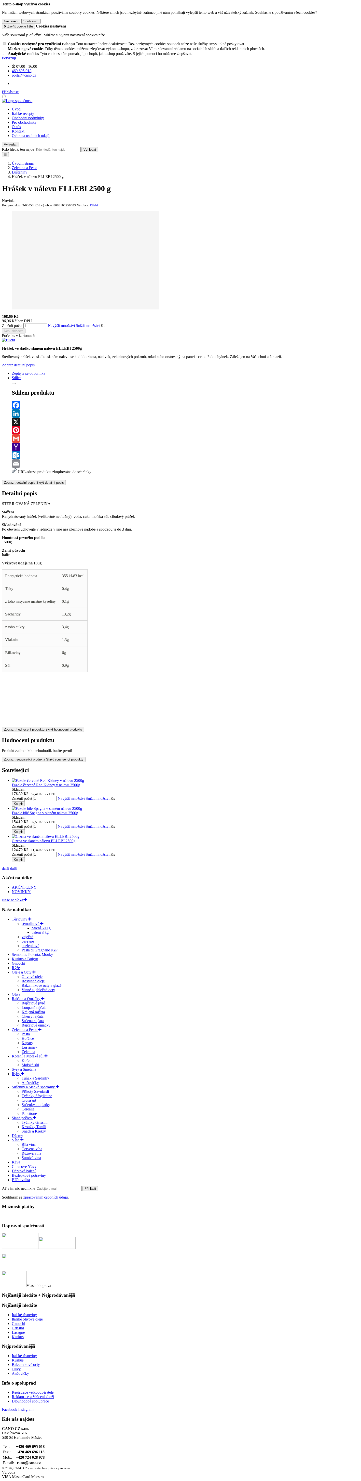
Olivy (16, 994)
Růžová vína (31, 1153)
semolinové (31, 923)
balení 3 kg (40, 932)
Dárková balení (24, 1171)
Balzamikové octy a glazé (41, 985)
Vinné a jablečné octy (38, 990)
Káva (16, 1162)
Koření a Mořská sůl (28, 1056)
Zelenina (28, 1052)
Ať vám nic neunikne (19, 1188)
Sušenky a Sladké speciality (34, 1087)
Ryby (16, 1074)
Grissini (18, 1328)
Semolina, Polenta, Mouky (32, 954)
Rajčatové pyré (33, 1003)
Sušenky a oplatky (36, 1105)
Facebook (9, 1409)
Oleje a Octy (22, 972)
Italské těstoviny (24, 1315)
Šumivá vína (31, 1158)
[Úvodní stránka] (17, 101)
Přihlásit (90, 1188)
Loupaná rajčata (34, 1007)
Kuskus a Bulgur (25, 959)
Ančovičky (30, 1083)
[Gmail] (185, 438)
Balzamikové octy (26, 1364)
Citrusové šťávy (24, 1166)
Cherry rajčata (32, 1016)
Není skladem (14, 331)
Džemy (17, 1136)
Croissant (29, 1100)
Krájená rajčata (33, 1012)
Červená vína (32, 1149)
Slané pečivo (22, 1118)
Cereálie (28, 1109)
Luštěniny (29, 1047)
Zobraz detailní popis (18, 365)
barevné (28, 941)
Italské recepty (23, 113)
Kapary (27, 1043)
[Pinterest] (185, 430)
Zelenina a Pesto (25, 1029)
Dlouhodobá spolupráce (30, 1401)
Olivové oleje (32, 976)
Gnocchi (18, 963)
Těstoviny (20, 919)
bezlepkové (30, 946)
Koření (27, 1060)
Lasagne (18, 1332)
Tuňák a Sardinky (35, 1078)
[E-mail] (185, 463)
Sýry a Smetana (24, 1069)
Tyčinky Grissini (34, 1122)
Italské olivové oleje (27, 1319)
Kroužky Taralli (34, 1127)
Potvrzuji (9, 58)
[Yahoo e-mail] (185, 447)
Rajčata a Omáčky (26, 999)
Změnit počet (12, 325)
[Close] (14, 383)
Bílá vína (29, 1144)
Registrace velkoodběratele (33, 1392)
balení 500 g (41, 928)
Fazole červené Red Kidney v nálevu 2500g (46, 785)
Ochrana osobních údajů (31, 135)
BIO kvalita (21, 1180)
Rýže (16, 968)
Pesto (26, 1034)
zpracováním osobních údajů (45, 1197)
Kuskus (18, 1337)
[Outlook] (185, 455)
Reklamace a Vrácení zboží (33, 1397)
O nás (16, 127)
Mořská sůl (30, 1065)
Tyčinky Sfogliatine (37, 1096)
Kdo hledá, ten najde (18, 149)
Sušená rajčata (33, 1021)
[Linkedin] (185, 413)
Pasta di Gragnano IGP (39, 950)
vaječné (27, 937)
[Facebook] (185, 405)
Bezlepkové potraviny (29, 1175)
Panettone (29, 1113)
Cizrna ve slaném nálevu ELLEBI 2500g (43, 841)
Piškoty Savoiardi (35, 1091)
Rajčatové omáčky (36, 1025)
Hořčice (28, 1038)
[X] (185, 422)
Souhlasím (31, 21)
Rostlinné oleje (33, 981)
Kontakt (18, 131)
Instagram (25, 1409)
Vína (16, 1140)
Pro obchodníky (24, 122)
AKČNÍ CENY (24, 887)
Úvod (16, 109)
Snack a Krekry (34, 1131)
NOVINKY (21, 892)
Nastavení (11, 21)
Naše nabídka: (13, 900)
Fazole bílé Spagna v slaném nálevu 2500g (45, 813)
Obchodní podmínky (28, 118)
